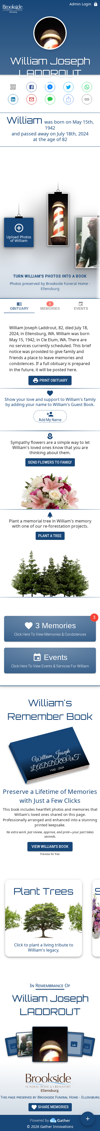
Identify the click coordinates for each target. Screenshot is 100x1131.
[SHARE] (68, 99)
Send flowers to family (50, 462)
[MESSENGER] (50, 87)
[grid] (50, 231)
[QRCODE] (13, 87)
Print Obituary (53, 380)
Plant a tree (50, 536)
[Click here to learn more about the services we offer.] (50, 1082)
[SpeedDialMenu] (88, 1119)
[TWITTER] (68, 87)
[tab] (19, 306)
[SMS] (50, 99)
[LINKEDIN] (13, 99)
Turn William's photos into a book (50, 276)
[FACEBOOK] (31, 87)
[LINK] (87, 99)
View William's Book (50, 847)
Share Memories (53, 1107)
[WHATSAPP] (87, 87)
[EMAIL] (31, 99)
